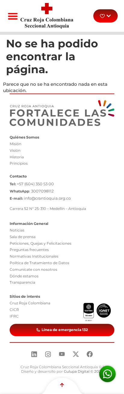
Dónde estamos (24, 276)
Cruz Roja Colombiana (30, 303)
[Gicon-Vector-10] (62, 354)
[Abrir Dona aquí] (108, 15)
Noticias (17, 230)
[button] (13, 16)
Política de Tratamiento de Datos (39, 263)
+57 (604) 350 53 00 (35, 183)
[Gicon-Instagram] (48, 354)
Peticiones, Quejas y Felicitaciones (40, 243)
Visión (15, 150)
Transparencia (22, 282)
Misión (15, 144)
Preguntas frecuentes (29, 249)
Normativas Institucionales (34, 256)
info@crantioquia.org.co (47, 198)
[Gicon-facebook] (90, 354)
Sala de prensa (23, 236)
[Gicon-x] (76, 354)
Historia (17, 157)
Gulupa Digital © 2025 (83, 371)
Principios (19, 163)
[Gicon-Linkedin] (34, 354)
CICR (14, 309)
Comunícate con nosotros (33, 269)
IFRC (14, 316)
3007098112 (42, 191)
